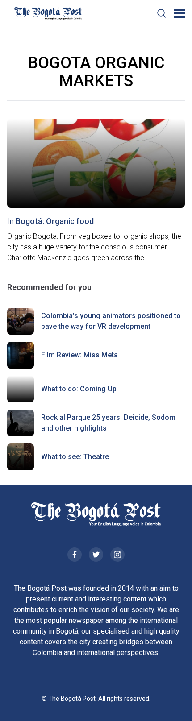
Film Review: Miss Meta (79, 355)
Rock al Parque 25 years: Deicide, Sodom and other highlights (108, 422)
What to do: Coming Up (79, 389)
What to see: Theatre (75, 456)
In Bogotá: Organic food (50, 221)
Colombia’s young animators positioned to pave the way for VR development (111, 321)
